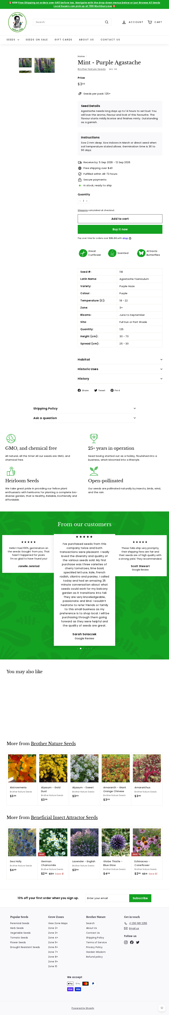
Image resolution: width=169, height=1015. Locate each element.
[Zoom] (44, 65)
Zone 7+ (53, 952)
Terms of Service (96, 942)
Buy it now (120, 229)
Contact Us (110, 39)
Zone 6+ (53, 947)
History (83, 379)
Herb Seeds (17, 928)
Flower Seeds (18, 942)
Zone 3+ (53, 932)
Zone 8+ (53, 956)
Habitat (84, 359)
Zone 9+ (53, 961)
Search (90, 923)
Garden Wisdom (96, 952)
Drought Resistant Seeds (25, 947)
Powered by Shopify (83, 1008)
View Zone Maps (58, 923)
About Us (86, 39)
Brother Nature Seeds (92, 69)
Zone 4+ (53, 937)
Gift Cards (63, 39)
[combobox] (72, 22)
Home (81, 56)
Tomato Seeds (19, 937)
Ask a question (45, 418)
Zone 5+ (53, 942)
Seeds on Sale (37, 39)
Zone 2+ (53, 928)
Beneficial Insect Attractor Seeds (64, 817)
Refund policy (94, 956)
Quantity (84, 194)
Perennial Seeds (19, 923)
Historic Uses (88, 369)
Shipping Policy (45, 408)
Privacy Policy (94, 947)
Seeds (12, 39)
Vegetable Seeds (20, 932)
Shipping (83, 210)
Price (81, 78)
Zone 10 (52, 966)
